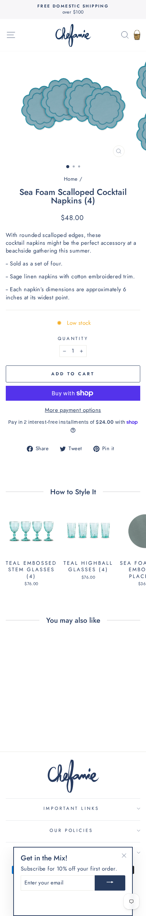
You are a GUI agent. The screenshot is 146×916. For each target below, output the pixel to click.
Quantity (73, 339)
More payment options (73, 410)
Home (71, 179)
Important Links (71, 808)
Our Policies (71, 830)
